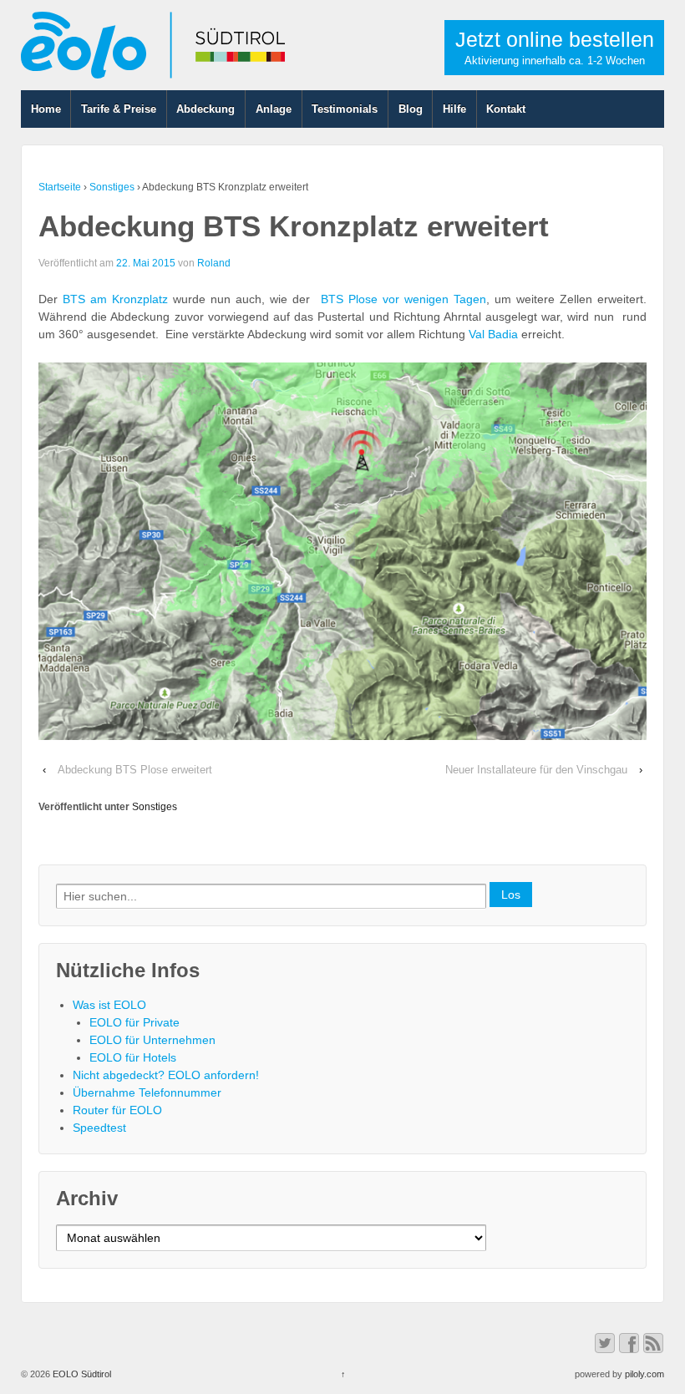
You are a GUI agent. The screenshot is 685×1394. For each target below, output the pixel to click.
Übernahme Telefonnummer (147, 1092)
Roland (214, 263)
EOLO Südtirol (80, 1374)
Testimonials (345, 109)
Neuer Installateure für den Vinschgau (536, 769)
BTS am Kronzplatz (115, 299)
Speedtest (99, 1127)
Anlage (274, 109)
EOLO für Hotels (132, 1057)
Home (46, 109)
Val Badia (493, 334)
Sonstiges (111, 187)
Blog (410, 109)
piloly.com (644, 1374)
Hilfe (454, 109)
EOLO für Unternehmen (152, 1040)
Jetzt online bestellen (554, 47)
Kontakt (505, 109)
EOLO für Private (134, 1022)
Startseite (59, 187)
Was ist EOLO (109, 1004)
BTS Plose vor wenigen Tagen (403, 299)
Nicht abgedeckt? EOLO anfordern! (166, 1075)
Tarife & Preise (118, 109)
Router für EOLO (117, 1110)
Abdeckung (205, 109)
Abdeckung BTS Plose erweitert (135, 769)
